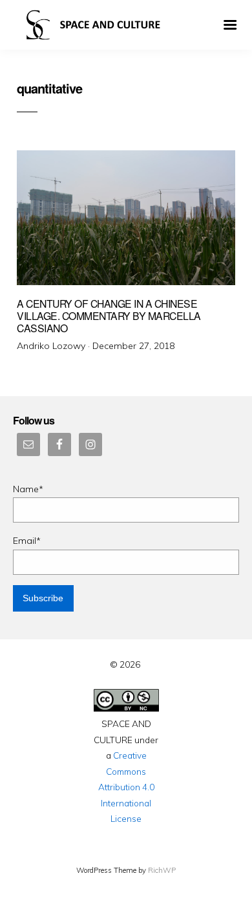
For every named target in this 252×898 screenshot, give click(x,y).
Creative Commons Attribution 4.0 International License (126, 787)
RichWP (162, 870)
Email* (27, 540)
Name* (28, 489)
